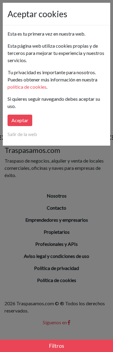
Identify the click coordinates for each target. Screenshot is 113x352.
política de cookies (27, 87)
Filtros (56, 345)
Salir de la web (22, 134)
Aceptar (19, 120)
